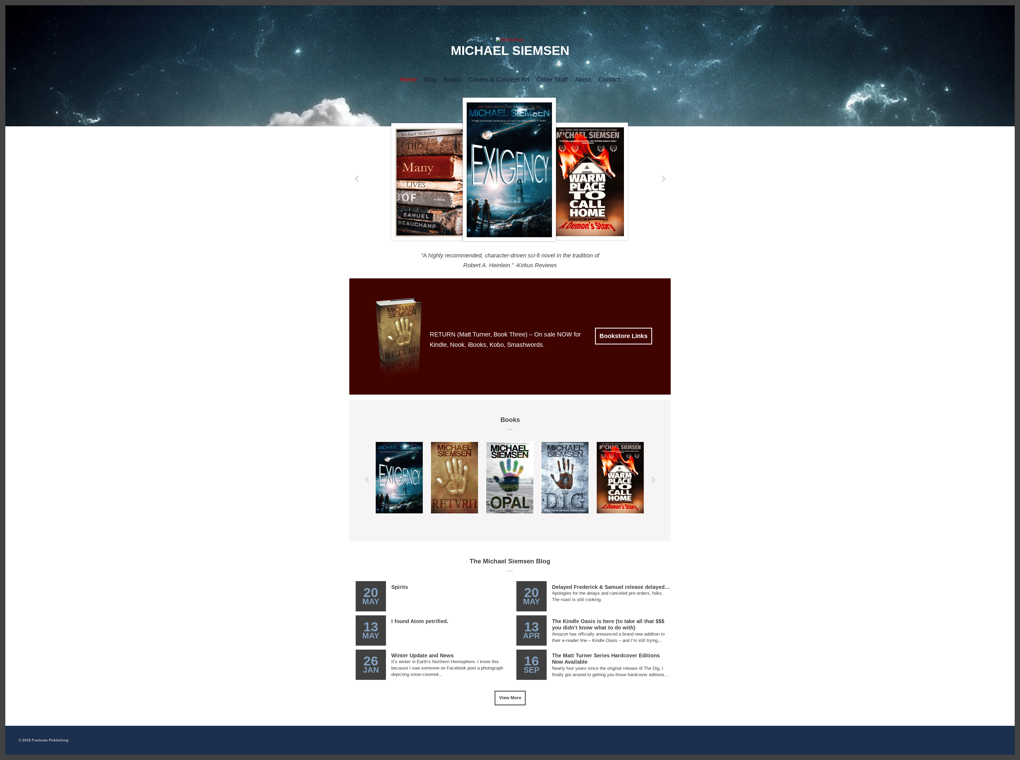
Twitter (484, 11)
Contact (609, 79)
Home (408, 79)
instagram (518, 11)
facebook (493, 11)
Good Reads (527, 11)
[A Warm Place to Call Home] (620, 478)
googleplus (501, 11)
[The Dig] (565, 478)
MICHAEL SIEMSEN (510, 51)
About (583, 79)
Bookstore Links (624, 336)
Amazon (535, 11)
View (399, 524)
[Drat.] (510, 39)
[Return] (454, 478)
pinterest (510, 11)
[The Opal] (509, 478)
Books (452, 79)
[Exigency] (399, 478)
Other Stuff (552, 79)
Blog (430, 79)
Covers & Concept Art (498, 79)
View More (510, 697)
